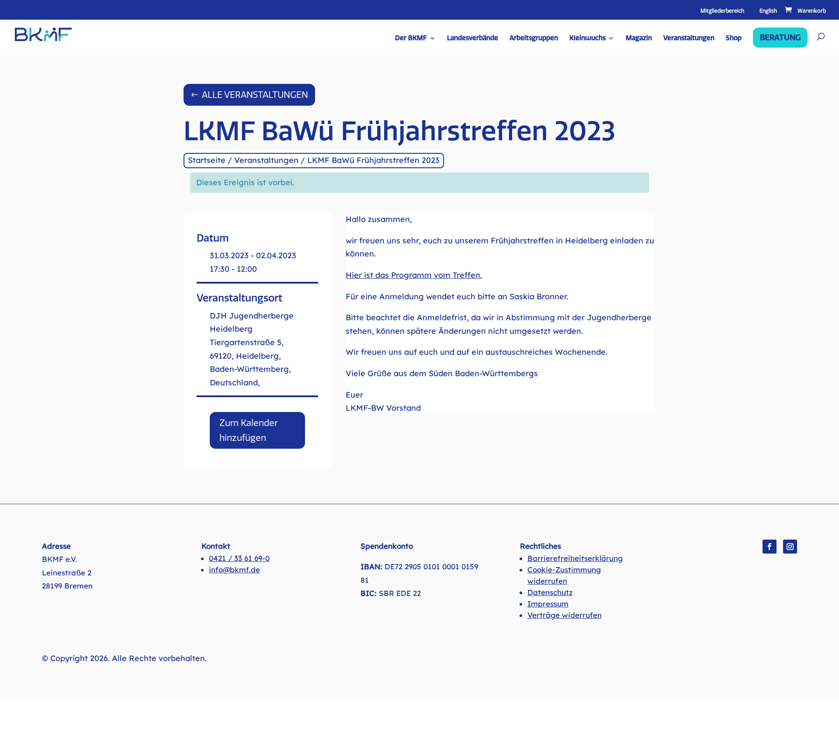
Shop (734, 38)
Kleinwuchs (587, 38)
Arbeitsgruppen (534, 38)
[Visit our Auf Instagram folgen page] (790, 547)
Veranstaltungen (688, 38)
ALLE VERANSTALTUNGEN (255, 95)
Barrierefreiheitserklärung (575, 558)
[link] (805, 11)
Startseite (206, 160)
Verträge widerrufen (564, 615)
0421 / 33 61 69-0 (239, 558)
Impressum (548, 603)
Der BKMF (411, 38)
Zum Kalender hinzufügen (248, 430)
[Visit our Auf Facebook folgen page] (770, 547)
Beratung (780, 37)
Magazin (639, 38)
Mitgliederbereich (722, 11)
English (768, 11)
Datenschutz (549, 592)
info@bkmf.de (234, 569)
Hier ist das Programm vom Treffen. (414, 275)
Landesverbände (472, 38)
